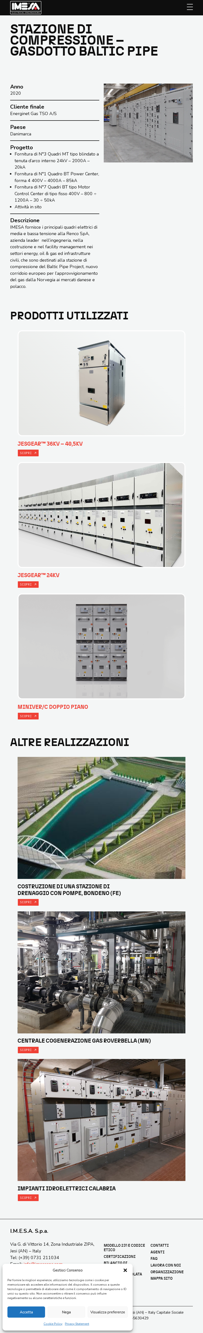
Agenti (158, 1252)
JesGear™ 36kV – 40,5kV (50, 444)
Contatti (160, 1245)
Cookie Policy (53, 1324)
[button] (125, 1270)
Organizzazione (167, 1272)
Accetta (26, 1312)
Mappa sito (162, 1278)
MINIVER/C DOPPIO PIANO (53, 707)
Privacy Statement (77, 1324)
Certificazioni (120, 1257)
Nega (66, 1312)
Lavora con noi (166, 1265)
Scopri (27, 453)
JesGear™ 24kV (38, 575)
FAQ (154, 1259)
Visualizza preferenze (107, 1312)
